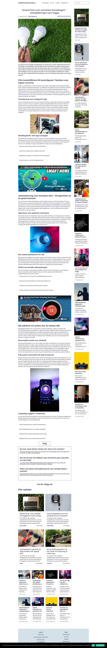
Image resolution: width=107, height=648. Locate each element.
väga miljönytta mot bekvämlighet (51, 205)
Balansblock (78, 68)
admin (21, 563)
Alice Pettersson (32, 16)
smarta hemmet (24, 94)
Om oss (52, 3)
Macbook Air (78, 34)
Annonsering (45, 3)
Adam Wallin (23, 525)
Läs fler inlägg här (45, 484)
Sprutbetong (78, 205)
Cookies (58, 3)
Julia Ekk (49, 563)
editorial (59, 16)
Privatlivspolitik (100, 645)
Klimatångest (21, 328)
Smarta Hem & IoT (66, 16)
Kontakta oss (64, 3)
